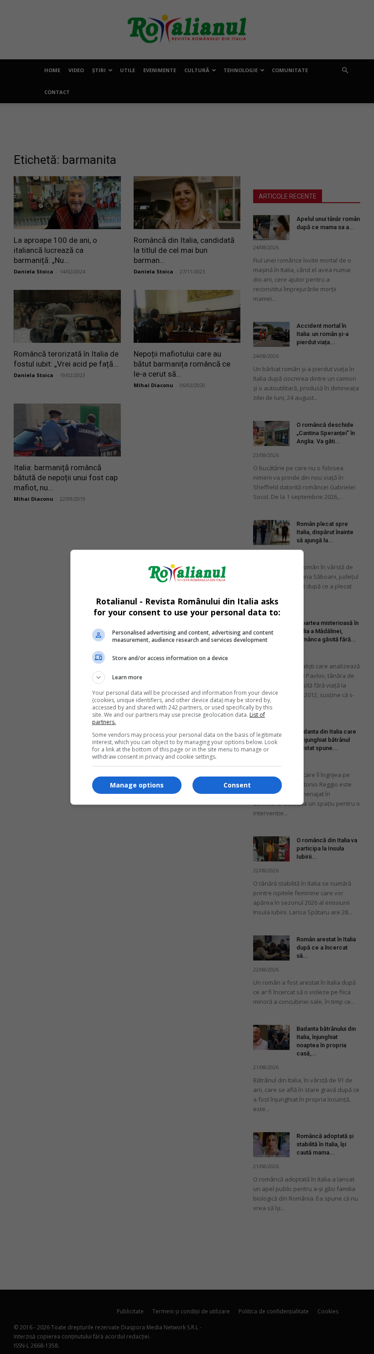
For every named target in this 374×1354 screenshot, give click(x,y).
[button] (187, 677)
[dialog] (187, 677)
